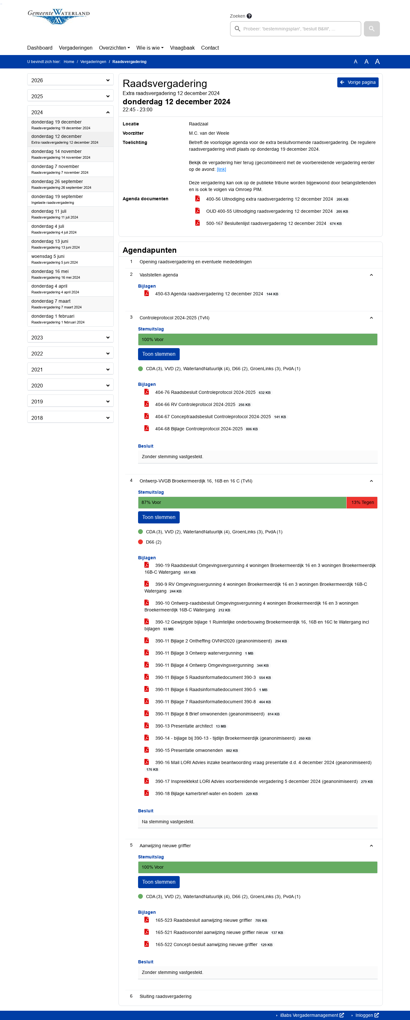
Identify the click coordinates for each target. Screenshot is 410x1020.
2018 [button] (37, 418)
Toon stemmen (159, 354)
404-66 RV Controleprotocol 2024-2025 (202, 404)
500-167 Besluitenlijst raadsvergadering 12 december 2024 (273, 223)
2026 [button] (37, 80)
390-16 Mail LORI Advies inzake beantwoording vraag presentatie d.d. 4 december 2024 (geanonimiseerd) (259, 765)
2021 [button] (37, 369)
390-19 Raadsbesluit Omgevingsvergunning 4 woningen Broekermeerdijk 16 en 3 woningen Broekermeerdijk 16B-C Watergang (260, 569)
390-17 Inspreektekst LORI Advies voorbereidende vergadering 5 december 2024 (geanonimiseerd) (263, 781)
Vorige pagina (361, 82)
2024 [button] (37, 112)
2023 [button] (37, 337)
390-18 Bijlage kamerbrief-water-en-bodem (206, 793)
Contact (210, 48)
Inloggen (364, 1015)
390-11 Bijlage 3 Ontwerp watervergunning (203, 653)
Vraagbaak (182, 48)
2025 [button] (37, 96)
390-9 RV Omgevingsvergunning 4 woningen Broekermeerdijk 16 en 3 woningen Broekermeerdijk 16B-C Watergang (255, 588)
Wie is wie (148, 48)
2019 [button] (37, 401)
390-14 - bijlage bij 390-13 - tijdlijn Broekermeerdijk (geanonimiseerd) (232, 738)
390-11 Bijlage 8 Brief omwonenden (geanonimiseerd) (217, 713)
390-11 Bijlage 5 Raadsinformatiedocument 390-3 (212, 677)
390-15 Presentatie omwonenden (196, 750)
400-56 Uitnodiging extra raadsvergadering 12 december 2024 (276, 199)
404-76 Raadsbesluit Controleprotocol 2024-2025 (212, 392)
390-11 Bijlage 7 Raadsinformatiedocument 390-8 (212, 701)
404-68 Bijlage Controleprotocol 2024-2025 (206, 428)
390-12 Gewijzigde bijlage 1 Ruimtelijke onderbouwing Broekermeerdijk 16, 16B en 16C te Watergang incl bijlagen (256, 625)
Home (69, 62)
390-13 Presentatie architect (190, 726)
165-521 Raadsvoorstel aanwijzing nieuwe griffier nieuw (218, 932)
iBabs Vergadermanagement (309, 1015)
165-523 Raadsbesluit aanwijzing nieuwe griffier (210, 920)
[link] (221, 169)
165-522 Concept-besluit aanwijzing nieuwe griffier (213, 944)
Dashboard (40, 48)
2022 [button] (37, 353)
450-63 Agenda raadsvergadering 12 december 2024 (216, 293)
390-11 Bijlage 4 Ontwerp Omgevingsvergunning (211, 665)
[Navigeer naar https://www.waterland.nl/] (58, 24)
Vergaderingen (76, 48)
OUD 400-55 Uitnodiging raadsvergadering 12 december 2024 (276, 211)
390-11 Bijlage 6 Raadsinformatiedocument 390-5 (210, 689)
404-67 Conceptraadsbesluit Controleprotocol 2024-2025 (220, 416)
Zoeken (237, 16)
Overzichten (112, 48)
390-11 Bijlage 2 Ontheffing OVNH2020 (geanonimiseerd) (220, 640)
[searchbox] (295, 28)
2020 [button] (37, 385)
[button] (372, 28)
